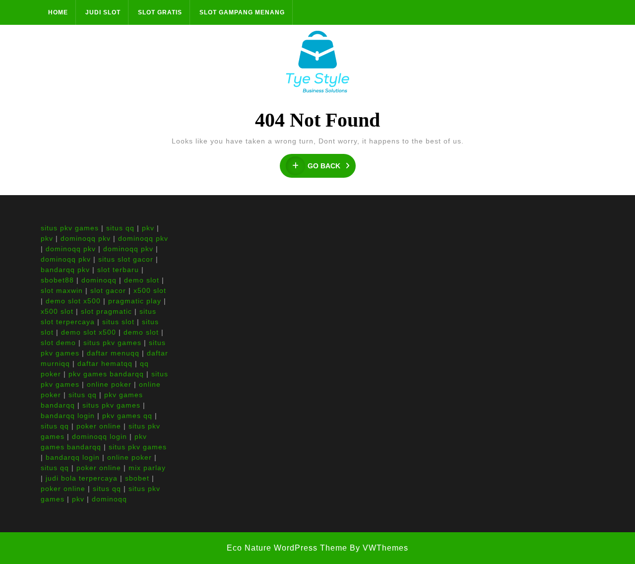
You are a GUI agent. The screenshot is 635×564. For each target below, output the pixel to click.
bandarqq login (68, 416)
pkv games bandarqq (106, 374)
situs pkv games (70, 228)
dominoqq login (99, 436)
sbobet (137, 478)
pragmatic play (134, 301)
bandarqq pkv (65, 270)
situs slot (118, 322)
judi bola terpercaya (82, 478)
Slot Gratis (160, 12)
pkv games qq (127, 416)
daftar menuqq (113, 353)
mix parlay (147, 468)
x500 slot (149, 290)
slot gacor (108, 290)
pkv (148, 228)
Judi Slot (103, 12)
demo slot (141, 280)
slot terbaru (118, 270)
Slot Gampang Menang (242, 12)
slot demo (58, 343)
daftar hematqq (104, 363)
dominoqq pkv (86, 238)
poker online (98, 426)
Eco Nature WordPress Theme (287, 548)
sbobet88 (57, 280)
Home (58, 12)
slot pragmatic (106, 311)
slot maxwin (62, 290)
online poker (109, 384)
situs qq (120, 228)
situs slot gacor (125, 259)
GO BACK (332, 166)
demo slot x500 (73, 301)
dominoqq (99, 280)
